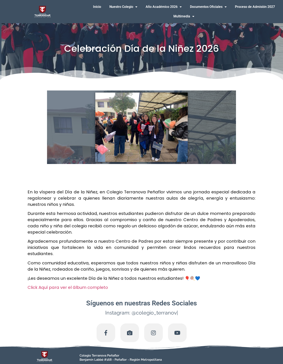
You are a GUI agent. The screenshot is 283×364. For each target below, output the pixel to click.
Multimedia (181, 16)
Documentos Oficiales (206, 7)
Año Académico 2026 (162, 7)
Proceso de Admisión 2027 (255, 7)
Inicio (97, 7)
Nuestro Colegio (121, 7)
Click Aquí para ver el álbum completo (68, 287)
